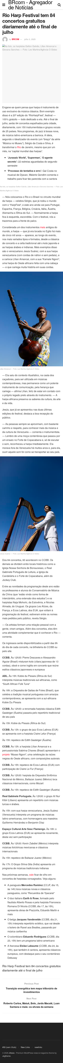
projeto (6, 754)
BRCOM (15, 39)
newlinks (38, 1047)
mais (42, 227)
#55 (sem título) (9, 1047)
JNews (12, 1052)
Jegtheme (6, 1056)
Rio (19, 147)
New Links (25, 1047)
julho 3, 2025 (29, 39)
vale (31, 874)
